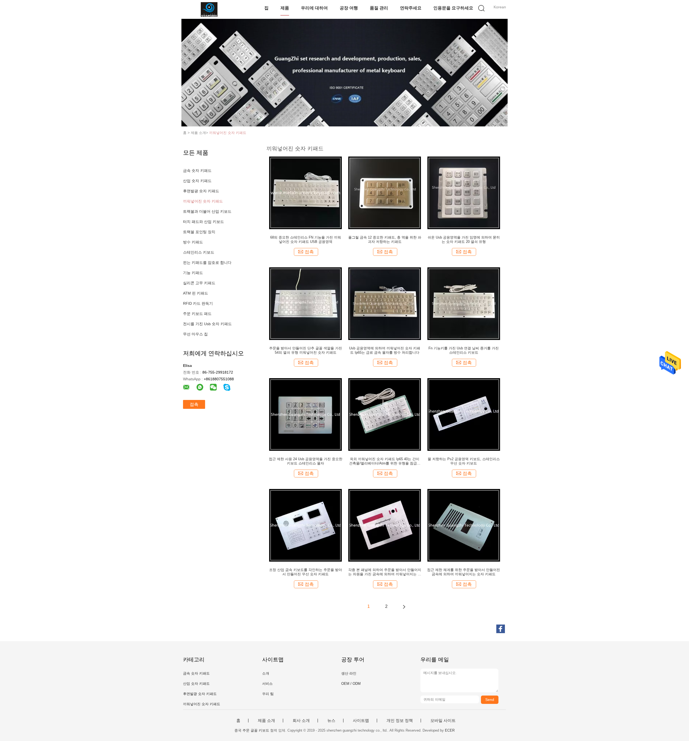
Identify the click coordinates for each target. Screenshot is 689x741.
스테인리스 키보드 (198, 252)
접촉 (194, 404)
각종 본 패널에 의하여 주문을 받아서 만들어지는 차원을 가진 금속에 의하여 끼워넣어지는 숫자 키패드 (384, 572)
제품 (284, 8)
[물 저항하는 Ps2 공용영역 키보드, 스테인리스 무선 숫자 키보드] (463, 414)
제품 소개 (266, 720)
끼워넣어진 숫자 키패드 (227, 133)
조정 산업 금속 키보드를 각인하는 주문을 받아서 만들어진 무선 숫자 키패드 (305, 572)
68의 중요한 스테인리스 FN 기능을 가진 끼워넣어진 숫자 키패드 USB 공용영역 (305, 239)
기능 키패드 (193, 273)
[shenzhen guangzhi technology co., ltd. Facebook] (500, 629)
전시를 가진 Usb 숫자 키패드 (207, 324)
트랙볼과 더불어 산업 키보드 (207, 211)
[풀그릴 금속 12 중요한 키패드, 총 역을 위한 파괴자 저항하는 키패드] (384, 192)
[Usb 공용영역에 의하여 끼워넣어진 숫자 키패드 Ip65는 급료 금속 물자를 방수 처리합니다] (384, 303)
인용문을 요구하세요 (453, 8)
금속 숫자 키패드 (197, 170)
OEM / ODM (351, 684)
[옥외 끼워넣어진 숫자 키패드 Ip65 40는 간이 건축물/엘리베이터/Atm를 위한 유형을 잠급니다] (384, 414)
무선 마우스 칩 (195, 334)
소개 (265, 673)
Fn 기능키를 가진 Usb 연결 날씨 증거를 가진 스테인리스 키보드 (463, 350)
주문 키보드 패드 (197, 313)
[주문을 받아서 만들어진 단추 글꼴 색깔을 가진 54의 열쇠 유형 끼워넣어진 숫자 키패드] (305, 303)
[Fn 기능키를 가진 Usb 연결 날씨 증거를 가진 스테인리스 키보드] (463, 303)
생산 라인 (348, 673)
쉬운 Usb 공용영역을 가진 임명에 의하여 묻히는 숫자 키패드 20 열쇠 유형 (464, 239)
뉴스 (331, 720)
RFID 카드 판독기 (198, 303)
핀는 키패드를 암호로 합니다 (207, 262)
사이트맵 (361, 720)
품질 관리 (379, 8)
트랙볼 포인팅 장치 (199, 232)
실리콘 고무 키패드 (199, 283)
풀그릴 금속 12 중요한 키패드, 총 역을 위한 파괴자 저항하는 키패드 (384, 239)
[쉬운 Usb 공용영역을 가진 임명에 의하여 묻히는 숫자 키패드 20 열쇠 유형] (463, 192)
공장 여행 (349, 8)
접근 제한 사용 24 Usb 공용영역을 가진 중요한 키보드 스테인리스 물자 (305, 461)
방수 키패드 (193, 242)
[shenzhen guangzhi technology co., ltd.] (209, 9)
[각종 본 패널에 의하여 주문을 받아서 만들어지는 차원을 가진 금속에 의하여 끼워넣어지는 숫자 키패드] (384, 525)
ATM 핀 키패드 (195, 293)
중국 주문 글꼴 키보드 (251, 730)
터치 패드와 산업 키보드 (203, 221)
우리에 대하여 (314, 8)
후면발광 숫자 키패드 (201, 191)
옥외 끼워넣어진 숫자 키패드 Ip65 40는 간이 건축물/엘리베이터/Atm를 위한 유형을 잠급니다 (384, 461)
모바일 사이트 (443, 720)
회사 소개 (301, 720)
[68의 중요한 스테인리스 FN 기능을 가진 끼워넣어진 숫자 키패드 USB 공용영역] (305, 192)
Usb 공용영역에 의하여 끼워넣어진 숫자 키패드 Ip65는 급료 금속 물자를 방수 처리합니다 (384, 350)
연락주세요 (410, 8)
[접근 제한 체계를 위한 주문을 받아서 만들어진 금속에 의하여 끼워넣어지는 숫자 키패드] (463, 525)
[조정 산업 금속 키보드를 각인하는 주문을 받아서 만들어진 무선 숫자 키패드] (305, 525)
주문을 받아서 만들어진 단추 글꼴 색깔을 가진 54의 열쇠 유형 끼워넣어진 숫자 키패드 (305, 350)
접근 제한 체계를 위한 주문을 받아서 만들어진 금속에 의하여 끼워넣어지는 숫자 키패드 (463, 572)
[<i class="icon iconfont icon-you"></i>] (404, 606)
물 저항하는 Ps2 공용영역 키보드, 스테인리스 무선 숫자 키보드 (464, 461)
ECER (450, 730)
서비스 (267, 684)
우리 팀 (268, 694)
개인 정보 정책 (399, 720)
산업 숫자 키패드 (197, 181)
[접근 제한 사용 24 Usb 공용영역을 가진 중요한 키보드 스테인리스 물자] (305, 414)
